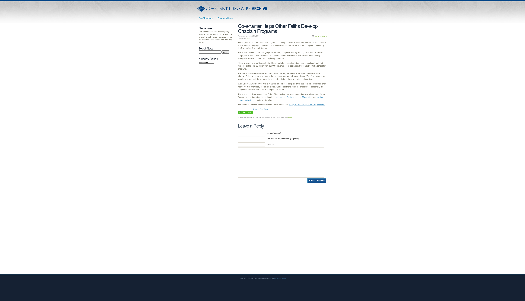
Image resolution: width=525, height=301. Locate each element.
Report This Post (260, 109)
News (248, 38)
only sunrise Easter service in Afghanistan (294, 97)
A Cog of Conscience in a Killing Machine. (307, 104)
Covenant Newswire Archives (232, 8)
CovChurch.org (206, 18)
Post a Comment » (320, 36)
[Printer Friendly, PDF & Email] (245, 112)
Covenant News (225, 18)
